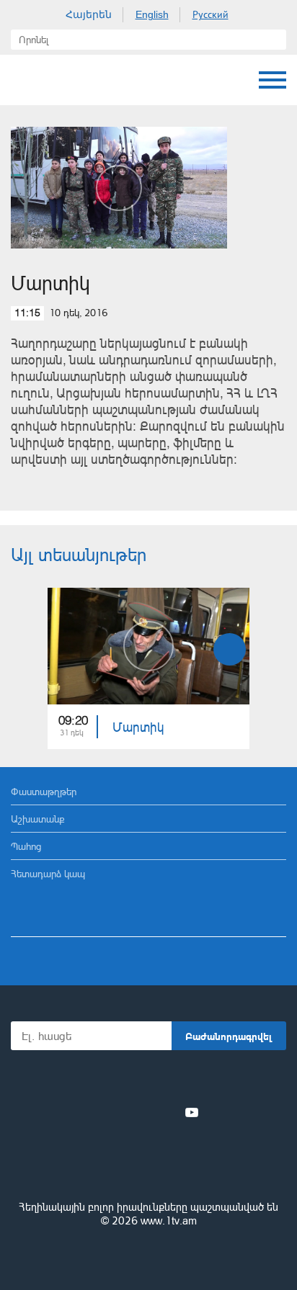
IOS (108, 1080)
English (152, 14)
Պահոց (26, 846)
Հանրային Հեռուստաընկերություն (65, 80)
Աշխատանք (38, 818)
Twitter (118, 1112)
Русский (210, 14)
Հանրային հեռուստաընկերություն (148, 1167)
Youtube (191, 1112)
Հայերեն (89, 14)
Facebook (98, 1112)
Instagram (167, 1112)
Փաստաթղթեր (43, 791)
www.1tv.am (169, 1220)
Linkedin (143, 1112)
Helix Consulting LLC (148, 1255)
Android (189, 1080)
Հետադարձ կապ (48, 873)
